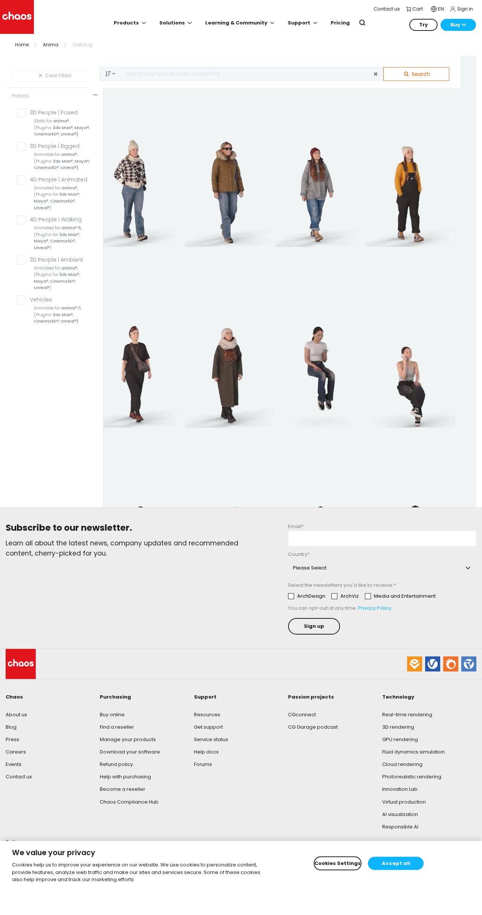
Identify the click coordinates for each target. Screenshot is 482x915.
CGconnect (302, 714)
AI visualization (400, 814)
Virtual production (404, 801)
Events (13, 764)
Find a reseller (117, 727)
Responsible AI (400, 826)
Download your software (130, 751)
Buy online (112, 714)
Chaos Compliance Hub (129, 801)
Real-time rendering (407, 714)
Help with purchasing (125, 776)
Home (22, 44)
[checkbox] (362, 596)
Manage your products (128, 739)
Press (12, 739)
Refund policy (116, 764)
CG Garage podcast (313, 727)
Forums (203, 764)
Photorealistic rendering (411, 776)
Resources (207, 714)
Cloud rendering (402, 764)
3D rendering (398, 727)
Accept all (396, 863)
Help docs (206, 751)
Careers (16, 751)
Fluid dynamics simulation (413, 751)
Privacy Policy (374, 608)
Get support (208, 727)
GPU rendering (400, 739)
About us (16, 714)
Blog (11, 727)
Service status (211, 739)
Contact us (19, 776)
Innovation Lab (400, 789)
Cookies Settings (337, 863)
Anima (50, 44)
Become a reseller (122, 789)
